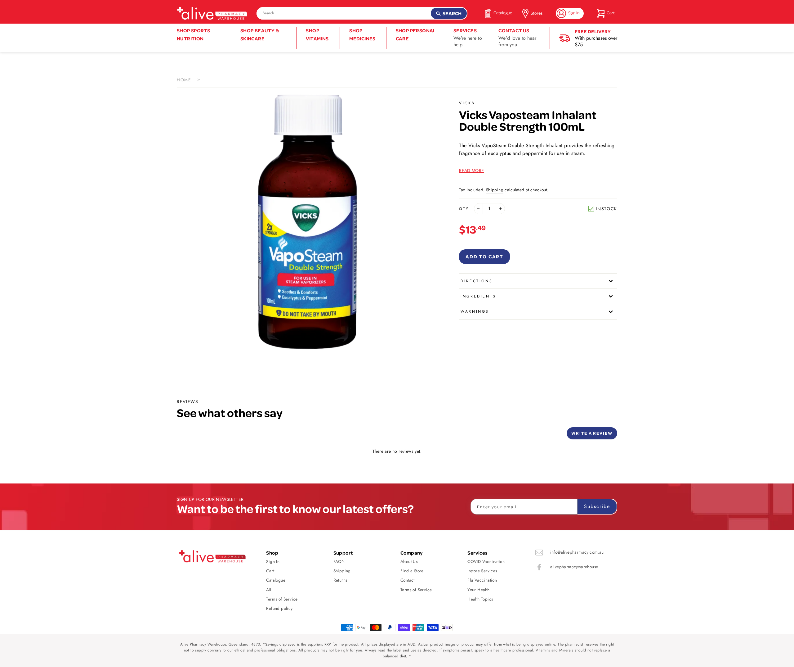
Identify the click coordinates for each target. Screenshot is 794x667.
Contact (407, 580)
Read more (471, 170)
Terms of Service (281, 599)
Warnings (475, 311)
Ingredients (478, 296)
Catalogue (275, 580)
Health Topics (480, 599)
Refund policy (279, 608)
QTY (464, 208)
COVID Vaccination (486, 561)
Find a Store (412, 571)
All (268, 590)
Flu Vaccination (482, 580)
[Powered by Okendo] (205, 435)
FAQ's (339, 561)
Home (184, 80)
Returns (340, 580)
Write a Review (592, 433)
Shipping (494, 190)
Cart (270, 571)
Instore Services (482, 571)
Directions (477, 281)
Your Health (478, 590)
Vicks (467, 103)
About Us (408, 561)
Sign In (272, 561)
